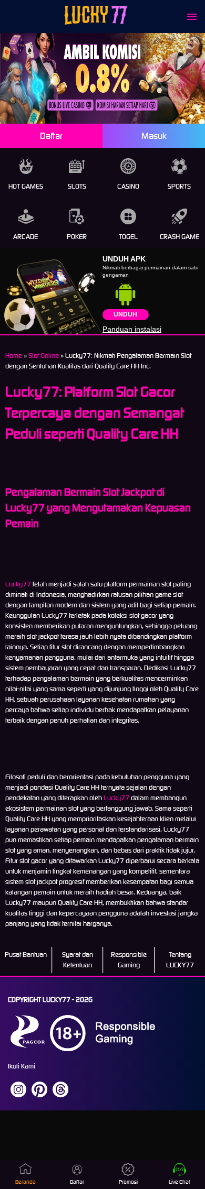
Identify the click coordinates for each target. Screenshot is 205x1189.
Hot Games (25, 186)
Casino (128, 186)
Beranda (25, 1182)
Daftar (51, 135)
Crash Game (179, 236)
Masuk (154, 135)
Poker (77, 236)
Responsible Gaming (129, 959)
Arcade (25, 236)
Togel (128, 236)
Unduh (125, 314)
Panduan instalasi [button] (131, 329)
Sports (179, 186)
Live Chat (179, 1182)
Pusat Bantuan (26, 954)
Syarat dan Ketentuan (77, 959)
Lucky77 (18, 584)
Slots (77, 186)
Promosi (128, 1182)
